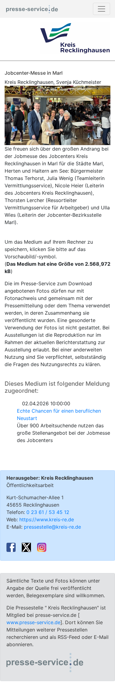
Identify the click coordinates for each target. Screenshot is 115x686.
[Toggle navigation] (101, 9)
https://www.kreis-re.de (46, 519)
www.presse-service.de (33, 622)
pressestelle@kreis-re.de (52, 527)
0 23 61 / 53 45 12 (47, 512)
